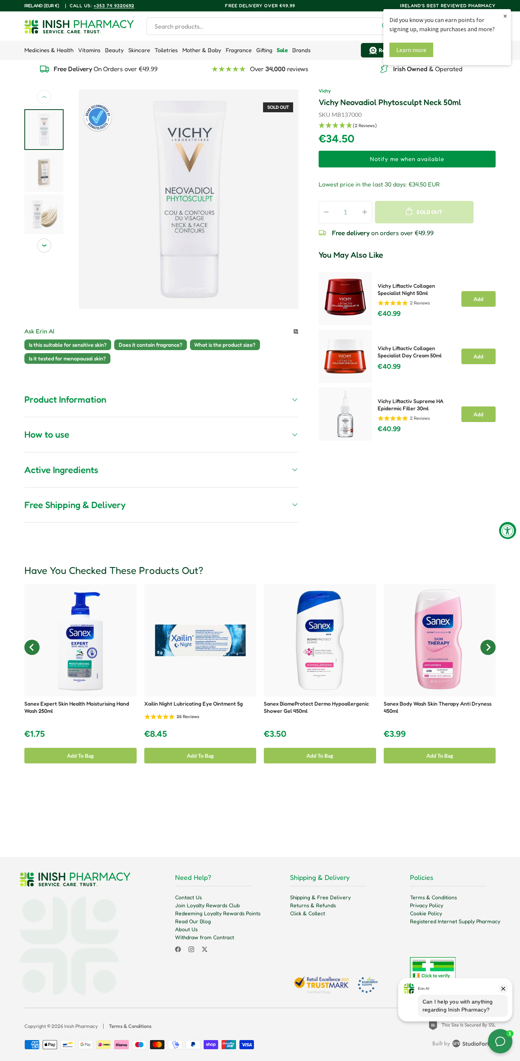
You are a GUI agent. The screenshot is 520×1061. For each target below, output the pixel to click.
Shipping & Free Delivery (320, 897)
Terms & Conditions (433, 897)
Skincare (139, 50)
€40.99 (389, 313)
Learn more (411, 50)
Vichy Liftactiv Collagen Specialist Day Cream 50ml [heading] (410, 351)
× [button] (505, 16)
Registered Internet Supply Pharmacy (455, 921)
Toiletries (166, 50)
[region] (407, 354)
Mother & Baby (201, 50)
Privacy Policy (426, 905)
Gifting (264, 50)
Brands (301, 50)
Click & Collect (307, 913)
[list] (188, 199)
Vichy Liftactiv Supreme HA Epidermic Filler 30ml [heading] (410, 404)
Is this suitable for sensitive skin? (68, 344)
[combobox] (271, 26)
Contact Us (188, 897)
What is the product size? (224, 344)
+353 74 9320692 (114, 5)
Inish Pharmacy (81, 1026)
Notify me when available (407, 158)
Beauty (114, 50)
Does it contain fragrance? (150, 344)
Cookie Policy (426, 913)
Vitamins (89, 50)
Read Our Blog (193, 921)
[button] (407, 126)
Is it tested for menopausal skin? (67, 358)
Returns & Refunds (313, 905)
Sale (282, 50)
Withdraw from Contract (204, 937)
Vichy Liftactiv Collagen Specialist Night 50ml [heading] (406, 289)
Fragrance (239, 50)
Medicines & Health (48, 50)
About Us (186, 929)
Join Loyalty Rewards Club (207, 905)
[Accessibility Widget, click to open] (507, 530)
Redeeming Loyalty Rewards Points (217, 913)
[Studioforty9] (464, 1045)
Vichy (325, 91)
